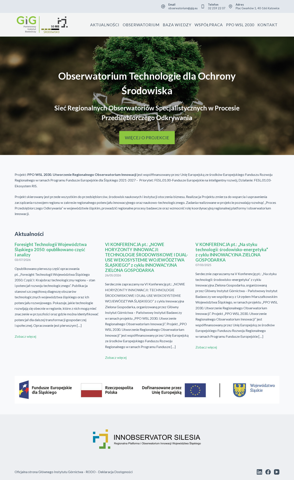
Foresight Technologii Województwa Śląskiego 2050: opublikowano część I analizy (51, 249)
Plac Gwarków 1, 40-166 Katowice (257, 8)
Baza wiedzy (177, 24)
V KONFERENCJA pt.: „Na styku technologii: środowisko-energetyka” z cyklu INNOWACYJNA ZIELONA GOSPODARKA (231, 252)
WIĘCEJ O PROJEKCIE (147, 137)
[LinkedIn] (259, 472)
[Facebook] (268, 472)
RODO (91, 472)
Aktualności (104, 24)
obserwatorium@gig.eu (183, 8)
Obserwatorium (141, 24)
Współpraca (209, 24)
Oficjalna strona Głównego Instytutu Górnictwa (49, 472)
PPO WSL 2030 (240, 24)
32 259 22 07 (216, 8)
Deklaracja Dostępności (115, 472)
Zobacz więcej (25, 336)
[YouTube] (276, 472)
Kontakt (267, 24)
